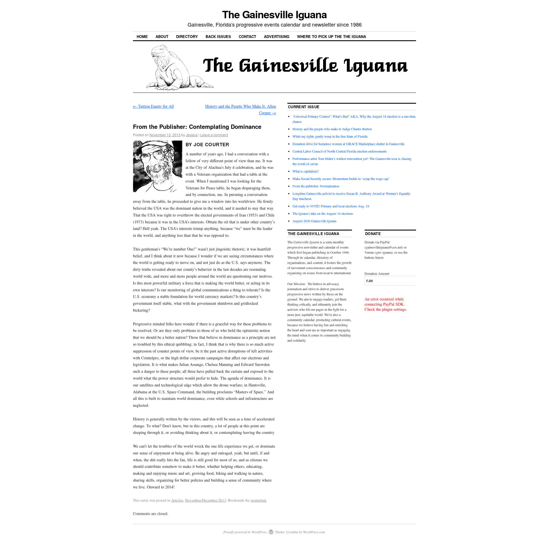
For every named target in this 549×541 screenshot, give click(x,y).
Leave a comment (214, 134)
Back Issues (218, 36)
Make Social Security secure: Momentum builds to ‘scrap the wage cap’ (341, 178)
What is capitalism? (306, 171)
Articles (177, 500)
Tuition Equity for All (153, 106)
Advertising (276, 36)
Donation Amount (377, 273)
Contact (247, 36)
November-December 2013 (205, 500)
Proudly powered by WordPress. (245, 532)
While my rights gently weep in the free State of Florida (331, 136)
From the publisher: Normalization (316, 186)
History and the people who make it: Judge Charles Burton (332, 129)
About (162, 36)
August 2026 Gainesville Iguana (314, 221)
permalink (258, 500)
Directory (187, 36)
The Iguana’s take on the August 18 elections (323, 213)
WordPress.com (314, 532)
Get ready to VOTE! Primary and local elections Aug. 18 (331, 206)
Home (142, 36)
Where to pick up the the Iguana (331, 36)
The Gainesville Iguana (274, 14)
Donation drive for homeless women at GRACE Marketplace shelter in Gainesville (348, 143)
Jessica (192, 134)
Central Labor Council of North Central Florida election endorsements (340, 151)
